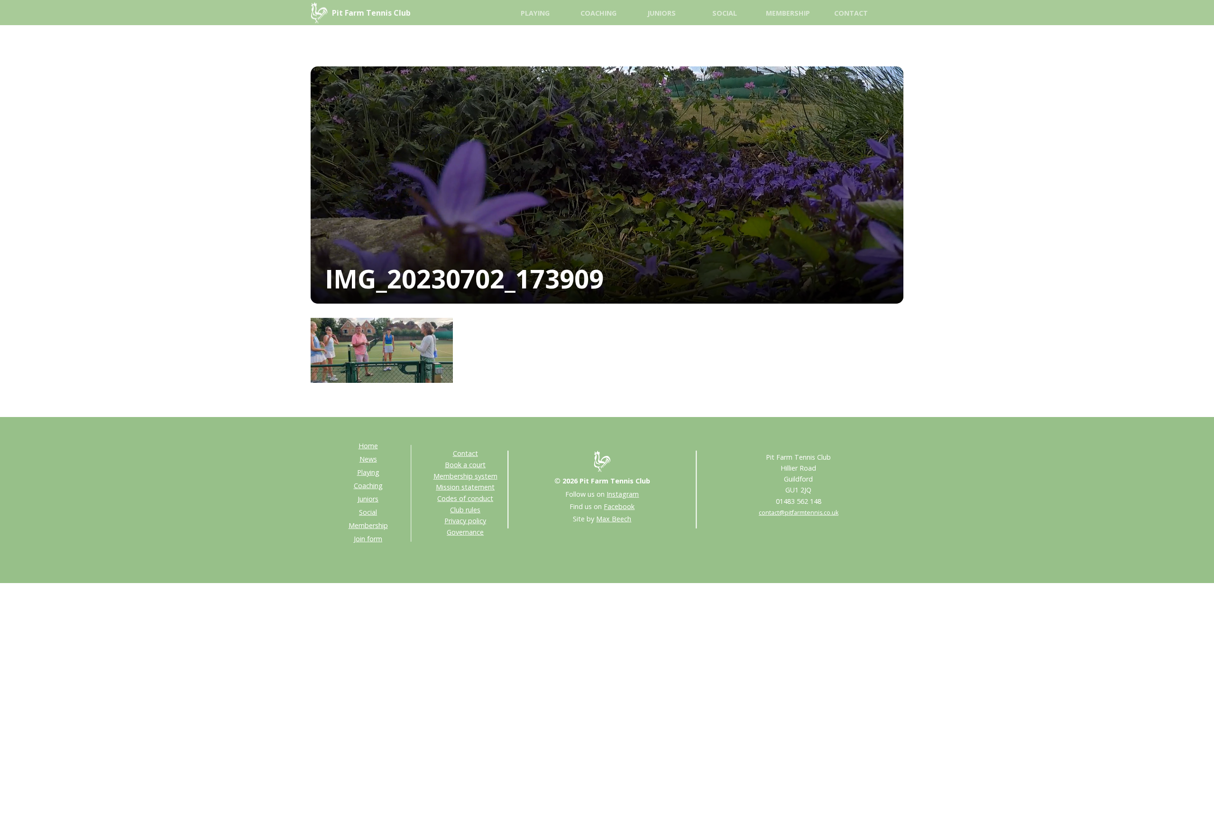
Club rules (465, 509)
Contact (851, 13)
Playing (535, 13)
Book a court (465, 464)
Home (368, 445)
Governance (465, 532)
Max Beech (613, 518)
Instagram (623, 494)
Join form (368, 538)
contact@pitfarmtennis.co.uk (798, 512)
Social (724, 13)
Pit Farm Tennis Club (371, 13)
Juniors (661, 13)
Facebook (619, 506)
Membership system (465, 475)
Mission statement (465, 486)
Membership (788, 13)
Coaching (598, 13)
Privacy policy (465, 520)
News (368, 459)
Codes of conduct (465, 498)
